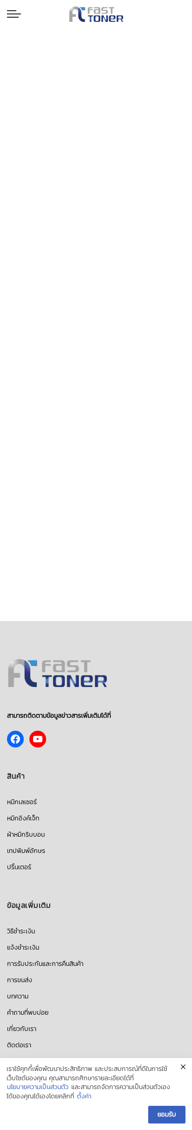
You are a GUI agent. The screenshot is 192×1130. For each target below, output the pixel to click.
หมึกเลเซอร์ (22, 802)
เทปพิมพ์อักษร (26, 851)
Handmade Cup (96, 35)
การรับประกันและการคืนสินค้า (45, 964)
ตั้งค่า (84, 1096)
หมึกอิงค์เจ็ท (23, 818)
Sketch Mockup (96, 49)
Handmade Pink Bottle (96, 63)
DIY (81, 88)
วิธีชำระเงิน (21, 931)
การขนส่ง (19, 980)
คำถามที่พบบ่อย (27, 1013)
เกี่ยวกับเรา (21, 1029)
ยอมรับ (167, 1114)
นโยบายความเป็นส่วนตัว (38, 1087)
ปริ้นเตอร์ (19, 867)
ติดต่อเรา (19, 1045)
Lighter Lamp (96, 77)
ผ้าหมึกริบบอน (26, 834)
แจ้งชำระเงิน (23, 947)
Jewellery (103, 88)
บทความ (17, 996)
